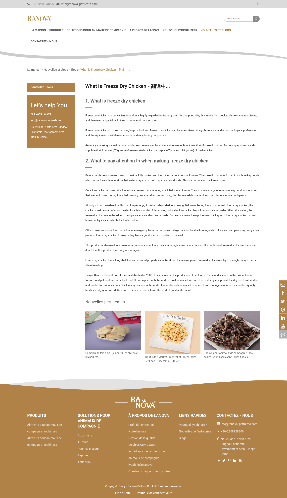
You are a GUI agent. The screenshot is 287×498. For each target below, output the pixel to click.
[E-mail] (283, 284)
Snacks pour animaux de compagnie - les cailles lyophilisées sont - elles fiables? (228, 355)
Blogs (74, 69)
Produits (56, 30)
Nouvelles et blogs (215, 30)
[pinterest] (283, 309)
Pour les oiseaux (88, 448)
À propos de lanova (144, 30)
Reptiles (83, 455)
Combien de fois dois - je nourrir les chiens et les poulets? (111, 355)
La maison (38, 30)
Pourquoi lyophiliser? (180, 30)
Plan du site (123, 493)
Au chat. (83, 442)
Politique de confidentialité (154, 493)
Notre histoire (137, 431)
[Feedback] (283, 334)
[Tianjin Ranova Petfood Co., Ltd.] (39, 18)
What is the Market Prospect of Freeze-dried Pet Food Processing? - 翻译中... (170, 359)
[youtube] (283, 326)
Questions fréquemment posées (149, 471)
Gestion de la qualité (141, 438)
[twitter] (283, 301)
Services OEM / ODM (142, 444)
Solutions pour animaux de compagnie (96, 30)
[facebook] (283, 293)
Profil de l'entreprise (141, 424)
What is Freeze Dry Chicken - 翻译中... (105, 69)
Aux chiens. (85, 435)
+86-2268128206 (41, 113)
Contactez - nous (44, 41)
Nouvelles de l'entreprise (195, 431)
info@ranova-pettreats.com (79, 4)
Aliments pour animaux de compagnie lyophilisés (44, 428)
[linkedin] (283, 318)
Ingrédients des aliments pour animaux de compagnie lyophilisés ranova (147, 458)
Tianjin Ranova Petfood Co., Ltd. (138, 486)
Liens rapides (193, 415)
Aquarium (84, 462)
